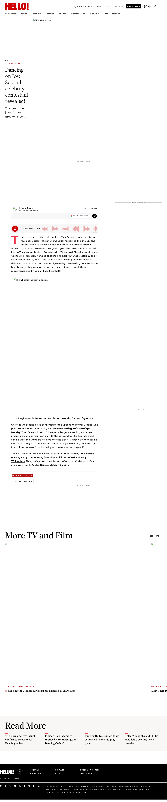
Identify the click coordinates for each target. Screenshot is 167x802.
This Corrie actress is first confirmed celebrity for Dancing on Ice (20, 739)
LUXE (106, 14)
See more (154, 536)
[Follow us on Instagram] (1, 786)
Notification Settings (57, 789)
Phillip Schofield (65, 457)
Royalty (24, 14)
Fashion (37, 14)
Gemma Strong (26, 208)
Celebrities (10, 14)
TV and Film (12, 63)
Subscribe (133, 6)
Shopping (94, 14)
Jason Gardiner (61, 465)
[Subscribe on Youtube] (20, 786)
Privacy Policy (144, 786)
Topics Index (87, 774)
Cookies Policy (69, 786)
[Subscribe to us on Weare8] (34, 786)
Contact (59, 770)
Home (8, 61)
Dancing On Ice (22, 481)
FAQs (57, 774)
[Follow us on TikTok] (15, 786)
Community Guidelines (91, 786)
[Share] (94, 216)
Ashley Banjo (39, 465)
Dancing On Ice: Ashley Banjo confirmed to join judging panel (102, 739)
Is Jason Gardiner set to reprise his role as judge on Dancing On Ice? (60, 739)
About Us (35, 770)
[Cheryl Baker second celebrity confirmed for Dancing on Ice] (150, 6)
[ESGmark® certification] (19, 771)
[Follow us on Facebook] (6, 786)
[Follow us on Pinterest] (29, 786)
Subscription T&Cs (89, 770)
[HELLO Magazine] (17, 6)
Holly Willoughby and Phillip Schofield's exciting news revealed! (141, 739)
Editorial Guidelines (105, 789)
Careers (50, 793)
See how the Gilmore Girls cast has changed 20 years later (41, 691)
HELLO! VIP (115, 14)
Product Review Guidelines (71, 793)
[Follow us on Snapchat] (24, 786)
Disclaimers (52, 786)
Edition (102, 6)
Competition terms (81, 789)
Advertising (36, 774)
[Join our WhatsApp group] (39, 786)
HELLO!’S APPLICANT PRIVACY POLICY (137, 789)
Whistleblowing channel (119, 786)
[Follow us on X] (10, 786)
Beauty (62, 14)
